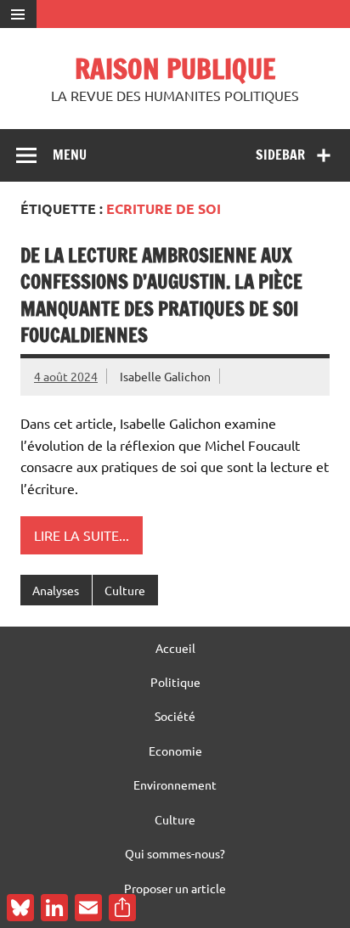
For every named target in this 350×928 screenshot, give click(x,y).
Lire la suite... (81, 534)
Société (175, 716)
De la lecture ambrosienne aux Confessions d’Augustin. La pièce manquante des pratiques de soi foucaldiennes (161, 295)
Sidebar (280, 154)
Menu (70, 154)
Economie (175, 750)
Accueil (175, 648)
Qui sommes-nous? (175, 853)
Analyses (55, 590)
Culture (124, 590)
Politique (175, 682)
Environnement (175, 784)
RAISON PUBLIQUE (175, 68)
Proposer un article (175, 888)
